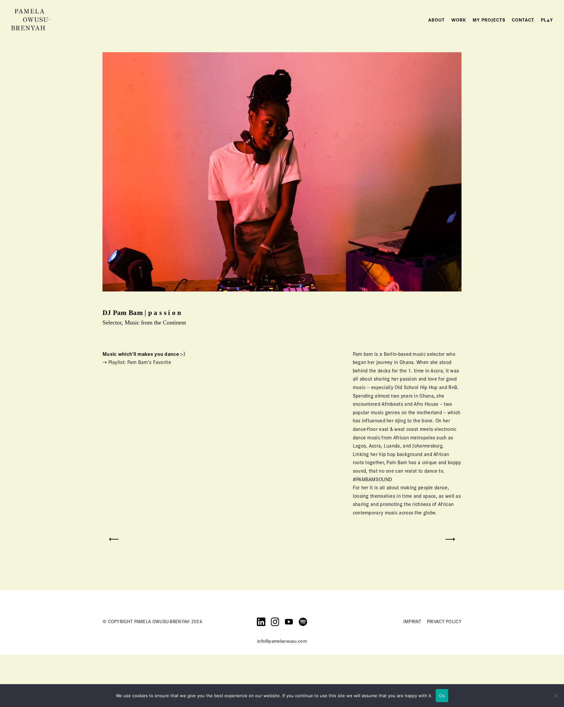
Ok (442, 695)
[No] (556, 695)
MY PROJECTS (489, 20)
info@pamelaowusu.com (282, 641)
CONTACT (523, 20)
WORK (458, 20)
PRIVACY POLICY (444, 621)
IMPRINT (412, 621)
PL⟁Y (547, 20)
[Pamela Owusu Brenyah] (30, 19)
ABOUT (436, 20)
